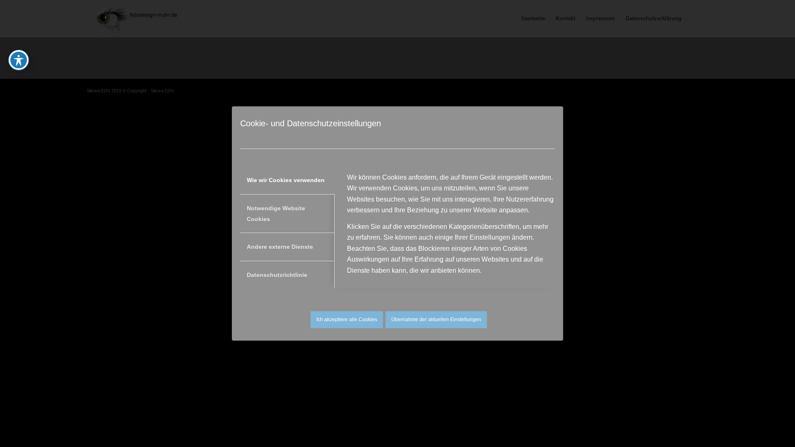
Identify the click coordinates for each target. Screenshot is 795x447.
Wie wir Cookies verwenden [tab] (286, 180)
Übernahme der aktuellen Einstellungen (436, 319)
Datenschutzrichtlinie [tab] (277, 275)
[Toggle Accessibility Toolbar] (19, 60)
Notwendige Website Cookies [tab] (276, 213)
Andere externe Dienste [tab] (280, 246)
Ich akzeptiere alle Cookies (346, 319)
